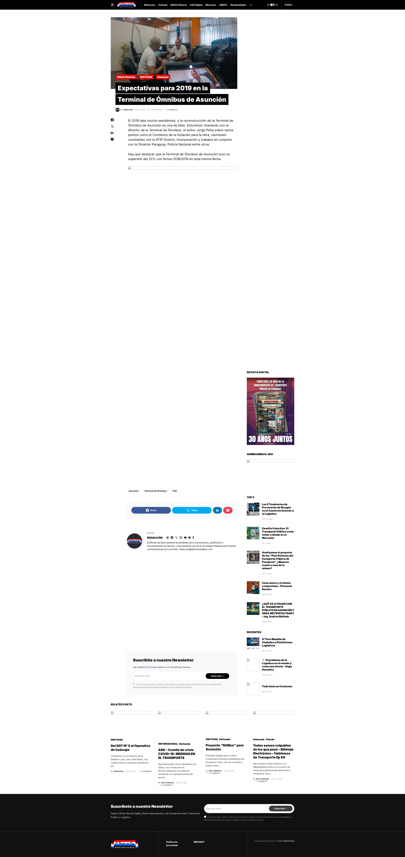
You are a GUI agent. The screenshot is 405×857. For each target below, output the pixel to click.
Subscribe (216, 676)
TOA (174, 491)
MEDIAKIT (199, 842)
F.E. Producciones (286, 841)
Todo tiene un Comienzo (277, 686)
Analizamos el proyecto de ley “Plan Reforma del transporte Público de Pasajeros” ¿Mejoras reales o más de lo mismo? (277, 560)
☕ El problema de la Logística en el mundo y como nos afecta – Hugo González (277, 664)
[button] (112, 5)
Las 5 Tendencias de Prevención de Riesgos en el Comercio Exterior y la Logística (278, 509)
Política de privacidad (172, 844)
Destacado (163, 77)
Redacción (154, 537)
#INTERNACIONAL (168, 743)
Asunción (134, 491)
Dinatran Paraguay (152, 144)
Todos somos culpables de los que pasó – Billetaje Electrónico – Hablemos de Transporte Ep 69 (273, 751)
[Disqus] (182, 599)
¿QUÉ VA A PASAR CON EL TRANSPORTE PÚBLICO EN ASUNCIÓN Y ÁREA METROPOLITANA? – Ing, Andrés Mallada (278, 610)
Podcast (270, 739)
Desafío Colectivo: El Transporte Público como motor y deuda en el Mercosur (278, 533)
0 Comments (172, 110)
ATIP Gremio (165, 140)
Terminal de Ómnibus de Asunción (192, 154)
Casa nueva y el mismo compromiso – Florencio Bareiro (277, 586)
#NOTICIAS (146, 77)
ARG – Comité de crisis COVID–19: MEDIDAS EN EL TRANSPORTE (176, 754)
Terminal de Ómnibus (155, 491)
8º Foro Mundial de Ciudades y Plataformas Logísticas (277, 642)
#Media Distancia (126, 77)
